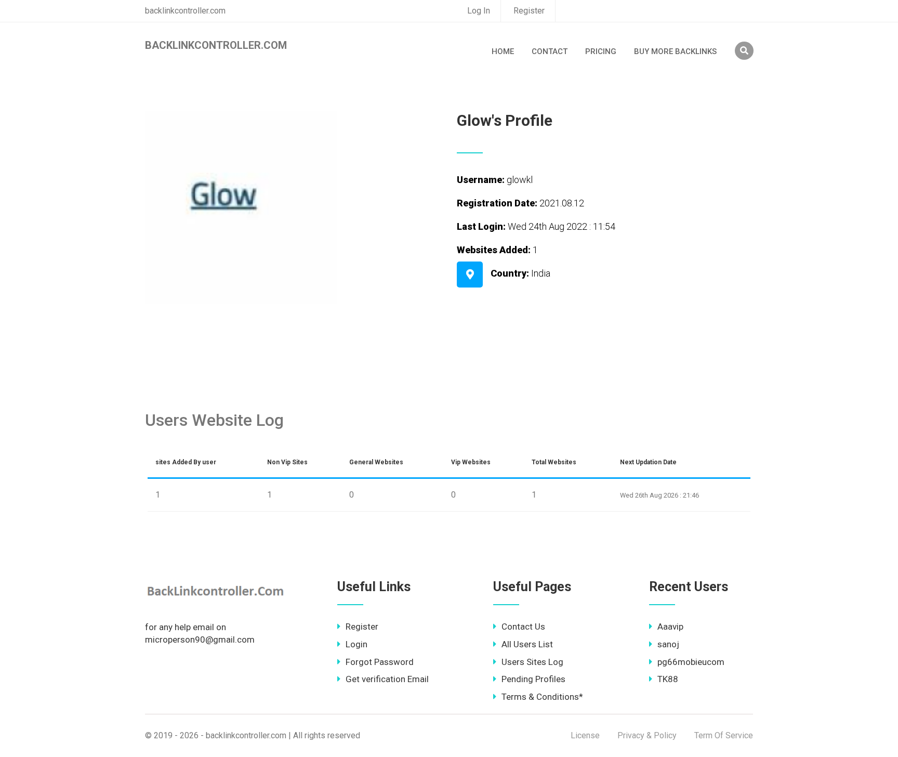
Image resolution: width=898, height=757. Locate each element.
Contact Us (523, 626)
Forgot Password (380, 662)
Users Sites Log (532, 662)
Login (356, 644)
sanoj (668, 644)
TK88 (667, 679)
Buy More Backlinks (675, 51)
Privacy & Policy (647, 735)
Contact (549, 51)
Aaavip (670, 626)
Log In (478, 11)
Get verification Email (387, 679)
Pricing (600, 51)
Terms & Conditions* (542, 696)
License (585, 735)
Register (529, 11)
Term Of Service (723, 735)
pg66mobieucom (690, 662)
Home (503, 51)
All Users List (527, 644)
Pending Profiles (533, 679)
